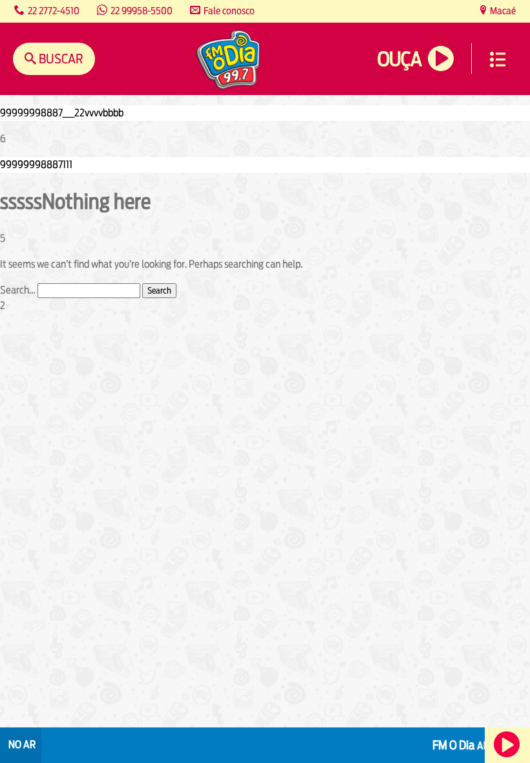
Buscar (59, 58)
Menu (497, 59)
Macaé (502, 10)
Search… (18, 290)
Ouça (399, 59)
